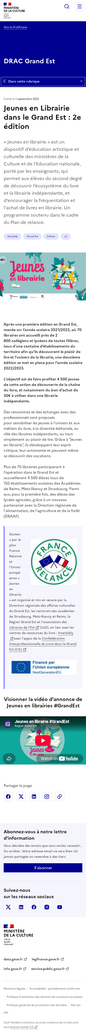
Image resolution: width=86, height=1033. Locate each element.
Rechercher (66, 6)
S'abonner (43, 868)
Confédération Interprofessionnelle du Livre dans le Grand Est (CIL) (42, 644)
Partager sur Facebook (8, 796)
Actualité (12, 236)
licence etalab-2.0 (21, 1027)
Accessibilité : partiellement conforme (54, 989)
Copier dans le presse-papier (59, 796)
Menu (79, 6)
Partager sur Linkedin (34, 796)
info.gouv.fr (13, 969)
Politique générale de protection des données (37, 1005)
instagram (46, 907)
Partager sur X (21, 796)
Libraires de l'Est (22, 627)
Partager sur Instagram (46, 796)
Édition (51, 236)
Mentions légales (14, 989)
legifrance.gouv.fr (46, 959)
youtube (59, 907)
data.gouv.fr (13, 959)
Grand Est (32, 236)
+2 (65, 236)
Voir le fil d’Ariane (15, 27)
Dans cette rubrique (23, 81)
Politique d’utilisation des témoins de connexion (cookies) (44, 997)
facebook (34, 907)
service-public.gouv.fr (48, 969)
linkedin (21, 907)
